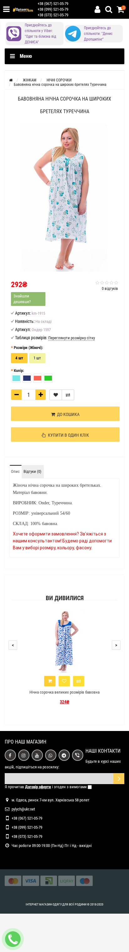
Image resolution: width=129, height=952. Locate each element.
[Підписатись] (118, 778)
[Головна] (11, 80)
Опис (15, 471)
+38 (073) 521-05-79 (53, 15)
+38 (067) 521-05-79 (53, 3)
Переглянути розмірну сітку (71, 337)
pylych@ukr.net (23, 809)
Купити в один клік (67, 435)
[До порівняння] (68, 395)
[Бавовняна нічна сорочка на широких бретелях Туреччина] (64, 198)
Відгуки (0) (32, 471)
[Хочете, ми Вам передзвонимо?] (13, 939)
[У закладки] (55, 395)
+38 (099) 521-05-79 (53, 9)
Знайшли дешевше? (22, 299)
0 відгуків (110, 288)
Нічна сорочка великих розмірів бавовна (64, 692)
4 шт (19, 358)
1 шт (37, 358)
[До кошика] (49, 681)
